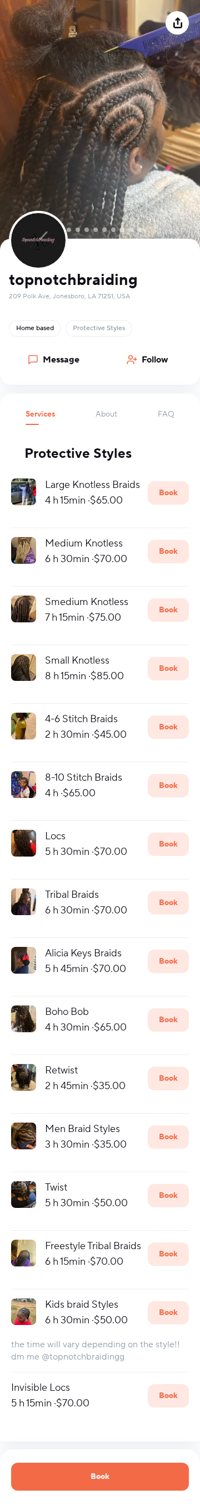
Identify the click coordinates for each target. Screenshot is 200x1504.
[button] (40, 417)
